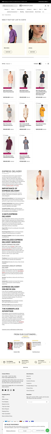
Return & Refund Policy (7, 416)
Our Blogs (28, 378)
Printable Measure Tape (31, 385)
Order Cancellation (6, 413)
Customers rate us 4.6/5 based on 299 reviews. (12, 329)
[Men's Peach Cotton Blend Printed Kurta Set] (9, 80)
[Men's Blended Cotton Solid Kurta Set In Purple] (9, 145)
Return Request (5, 408)
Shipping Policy (5, 411)
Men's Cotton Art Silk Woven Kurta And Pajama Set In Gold (25, 125)
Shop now (32, 51)
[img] (25, 336)
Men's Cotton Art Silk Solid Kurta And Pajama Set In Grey (25, 157)
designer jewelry (10, 185)
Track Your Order (6, 406)
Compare (36, 63)
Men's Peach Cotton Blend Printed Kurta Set (8, 91)
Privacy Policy (29, 388)
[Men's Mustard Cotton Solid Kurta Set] (42, 113)
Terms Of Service (30, 390)
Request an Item (5, 404)
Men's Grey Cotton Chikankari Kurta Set (8, 124)
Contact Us (28, 383)
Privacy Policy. (25, 427)
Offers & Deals (5, 399)
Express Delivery (8, 14)
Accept (24, 430)
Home (3, 14)
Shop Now (8, 51)
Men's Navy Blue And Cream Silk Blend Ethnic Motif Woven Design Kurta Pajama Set (41, 92)
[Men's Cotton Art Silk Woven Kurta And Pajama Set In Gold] (25, 113)
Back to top (25, 367)
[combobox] (10, 5)
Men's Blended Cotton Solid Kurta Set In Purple (8, 156)
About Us (28, 376)
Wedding (22, 11)
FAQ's (3, 396)
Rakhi (45, 9)
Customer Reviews (30, 381)
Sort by (3, 63)
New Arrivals (38, 11)
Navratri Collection (29, 11)
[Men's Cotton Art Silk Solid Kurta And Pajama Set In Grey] (25, 145)
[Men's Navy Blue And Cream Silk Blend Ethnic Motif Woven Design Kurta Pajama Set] (42, 80)
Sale (43, 11)
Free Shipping (5, 401)
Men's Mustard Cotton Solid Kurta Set (41, 124)
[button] (6, 343)
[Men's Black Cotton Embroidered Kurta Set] (25, 80)
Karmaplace (21, 321)
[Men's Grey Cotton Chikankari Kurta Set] (9, 113)
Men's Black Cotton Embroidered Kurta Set (25, 91)
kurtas (12, 246)
